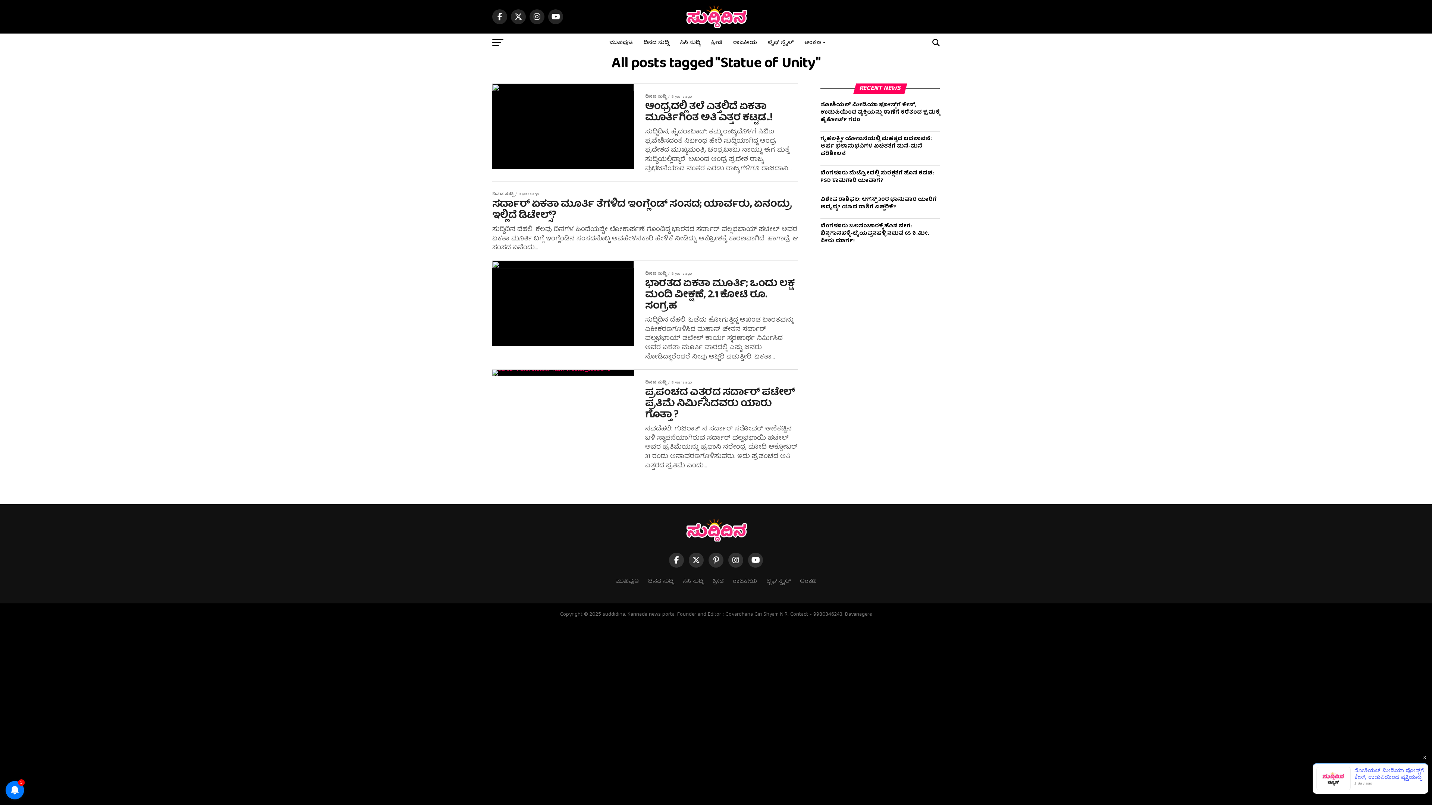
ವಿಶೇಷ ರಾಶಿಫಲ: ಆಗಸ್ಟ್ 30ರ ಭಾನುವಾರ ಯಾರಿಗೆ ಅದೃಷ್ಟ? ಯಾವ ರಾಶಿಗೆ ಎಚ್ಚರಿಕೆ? (878, 203)
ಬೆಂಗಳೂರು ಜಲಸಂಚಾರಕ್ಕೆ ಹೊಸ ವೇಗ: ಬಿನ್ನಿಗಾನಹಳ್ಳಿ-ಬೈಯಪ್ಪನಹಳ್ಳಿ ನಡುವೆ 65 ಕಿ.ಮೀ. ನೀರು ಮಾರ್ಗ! (874, 233)
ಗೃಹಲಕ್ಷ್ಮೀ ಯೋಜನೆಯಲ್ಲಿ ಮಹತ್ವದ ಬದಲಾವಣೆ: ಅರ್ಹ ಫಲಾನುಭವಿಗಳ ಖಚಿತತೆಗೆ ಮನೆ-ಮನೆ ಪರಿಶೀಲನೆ (876, 146)
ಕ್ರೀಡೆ (716, 42)
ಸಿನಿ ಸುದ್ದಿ (690, 42)
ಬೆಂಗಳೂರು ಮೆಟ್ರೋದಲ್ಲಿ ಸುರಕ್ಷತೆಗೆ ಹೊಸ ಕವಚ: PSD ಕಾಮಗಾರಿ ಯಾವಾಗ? (877, 177)
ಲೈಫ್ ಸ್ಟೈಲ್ (781, 42)
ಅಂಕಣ (812, 42)
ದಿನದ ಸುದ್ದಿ (656, 42)
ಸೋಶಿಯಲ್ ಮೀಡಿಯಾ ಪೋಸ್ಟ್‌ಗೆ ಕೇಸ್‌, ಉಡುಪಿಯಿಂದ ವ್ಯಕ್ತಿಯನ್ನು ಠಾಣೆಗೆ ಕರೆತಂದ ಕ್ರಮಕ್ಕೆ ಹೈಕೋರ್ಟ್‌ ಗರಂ (880, 112)
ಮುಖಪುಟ (621, 42)
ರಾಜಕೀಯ (745, 42)
